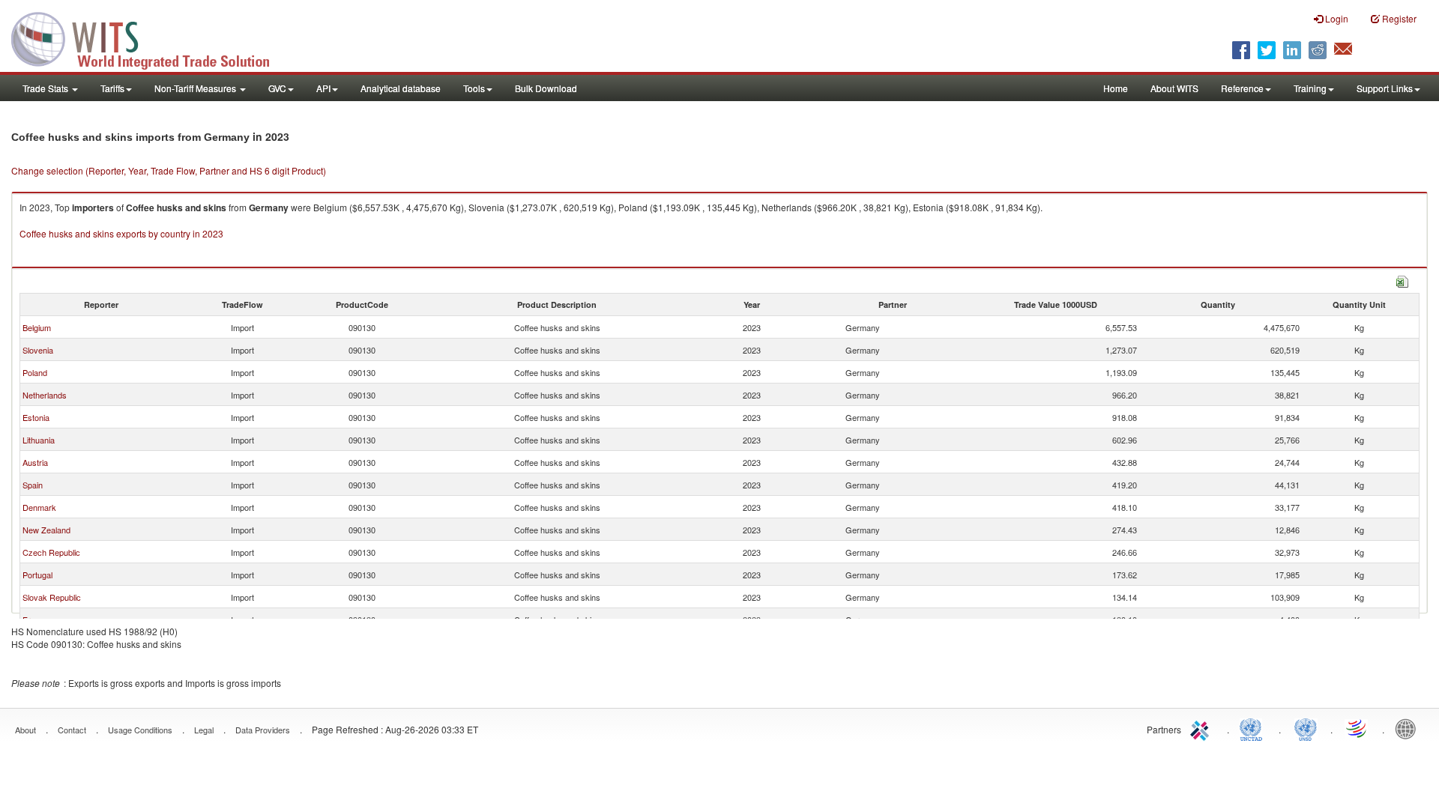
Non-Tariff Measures (196, 88)
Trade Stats (46, 88)
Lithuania (38, 440)
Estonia (35, 417)
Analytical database (400, 88)
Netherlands (44, 395)
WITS (150, 37)
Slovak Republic (51, 597)
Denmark (39, 507)
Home (1115, 88)
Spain (32, 485)
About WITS (1174, 88)
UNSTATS (1306, 728)
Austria (35, 462)
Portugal (37, 575)
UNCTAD (1254, 728)
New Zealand (46, 530)
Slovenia (37, 350)
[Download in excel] (1402, 279)
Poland (34, 372)
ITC (1202, 728)
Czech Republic (51, 552)
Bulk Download (546, 88)
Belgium (36, 327)
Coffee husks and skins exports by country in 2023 (121, 233)
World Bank (1409, 728)
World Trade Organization (1357, 728)
